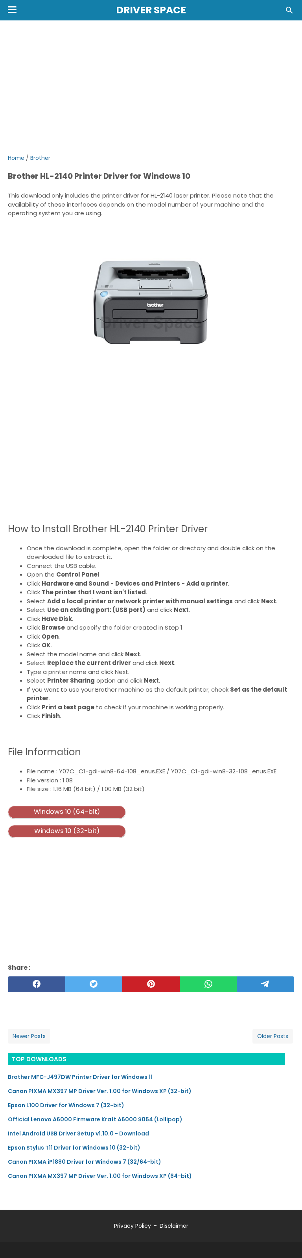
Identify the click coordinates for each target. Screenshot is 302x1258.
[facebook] (36, 984)
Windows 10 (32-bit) (66, 830)
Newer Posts (29, 1036)
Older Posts (272, 1036)
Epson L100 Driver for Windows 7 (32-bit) (66, 1105)
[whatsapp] (208, 984)
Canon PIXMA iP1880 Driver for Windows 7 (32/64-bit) (84, 1162)
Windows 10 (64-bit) (67, 811)
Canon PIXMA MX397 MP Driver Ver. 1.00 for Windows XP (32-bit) (100, 1091)
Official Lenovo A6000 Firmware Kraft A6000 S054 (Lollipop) (95, 1119)
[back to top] (286, 1240)
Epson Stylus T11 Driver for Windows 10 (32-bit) (74, 1148)
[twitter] (94, 984)
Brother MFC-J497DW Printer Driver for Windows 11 (80, 1077)
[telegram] (265, 984)
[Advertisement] (151, 87)
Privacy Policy (132, 1226)
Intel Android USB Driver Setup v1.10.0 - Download (78, 1133)
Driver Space (151, 10)
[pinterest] (151, 984)
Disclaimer (174, 1226)
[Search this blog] (289, 10)
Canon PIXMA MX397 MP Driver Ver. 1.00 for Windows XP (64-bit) (100, 1176)
